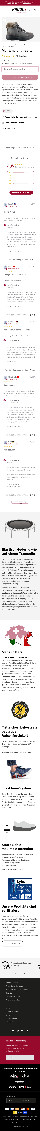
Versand (12, 63)
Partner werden (11, 1018)
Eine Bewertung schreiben (21, 192)
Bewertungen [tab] (10, 147)
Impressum (27, 1123)
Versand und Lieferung (14, 986)
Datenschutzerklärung (29, 1119)
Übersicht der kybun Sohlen (12, 869)
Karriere (9, 1015)
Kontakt (9, 1008)
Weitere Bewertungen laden (20, 502)
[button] (4, 9)
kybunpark (9, 1022)
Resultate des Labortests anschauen (16, 752)
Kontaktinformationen (21, 1126)
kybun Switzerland (13, 1116)
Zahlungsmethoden (13, 996)
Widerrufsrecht (15, 1119)
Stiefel (11, 46)
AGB (12, 1123)
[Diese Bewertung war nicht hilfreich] (34, 260)
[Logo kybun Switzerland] (14, 1076)
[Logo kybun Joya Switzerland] (20, 1087)
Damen (4, 46)
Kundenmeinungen (13, 1011)
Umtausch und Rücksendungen (17, 990)
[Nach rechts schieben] (25, 44)
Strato (9, 111)
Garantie (9, 993)
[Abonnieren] (31, 1057)
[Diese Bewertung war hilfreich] (30, 260)
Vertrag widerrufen (13, 1000)
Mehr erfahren (12, 943)
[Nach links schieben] (15, 44)
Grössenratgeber (12, 983)
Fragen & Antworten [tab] (27, 147)
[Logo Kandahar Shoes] (20, 1081)
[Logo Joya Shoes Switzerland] (25, 1076)
